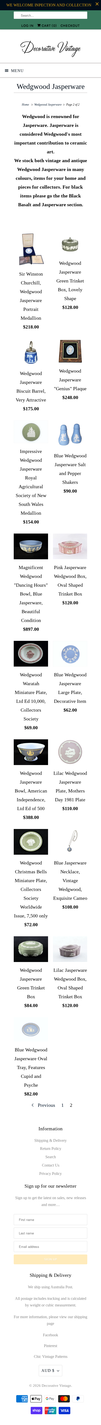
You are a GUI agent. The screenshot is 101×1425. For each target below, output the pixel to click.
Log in (27, 25)
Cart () (49, 25)
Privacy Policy (50, 1173)
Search (50, 1157)
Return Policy (50, 1148)
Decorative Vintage (56, 1386)
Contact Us (50, 1165)
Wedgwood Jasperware (51, 86)
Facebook (50, 1335)
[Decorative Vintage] (50, 48)
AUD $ (47, 1370)
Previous (46, 1105)
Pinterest (50, 1346)
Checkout (70, 25)
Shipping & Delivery (50, 1140)
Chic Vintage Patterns (50, 1356)
